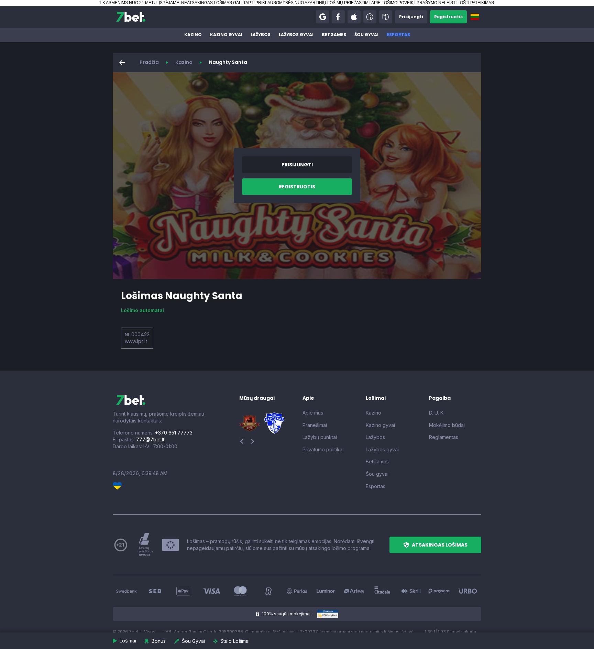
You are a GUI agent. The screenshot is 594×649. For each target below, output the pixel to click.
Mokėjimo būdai (447, 425)
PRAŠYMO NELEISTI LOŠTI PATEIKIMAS (455, 2)
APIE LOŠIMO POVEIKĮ (393, 2)
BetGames (334, 34)
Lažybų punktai (319, 437)
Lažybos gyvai (296, 34)
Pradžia (149, 62)
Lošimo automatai (142, 310)
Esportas (398, 34)
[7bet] (131, 17)
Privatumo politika (322, 449)
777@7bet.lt (150, 439)
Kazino (193, 34)
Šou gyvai (366, 34)
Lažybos (261, 34)
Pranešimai (314, 425)
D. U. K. (436, 413)
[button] (322, 16)
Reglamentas (443, 437)
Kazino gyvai (226, 34)
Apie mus (312, 413)
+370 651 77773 (173, 433)
